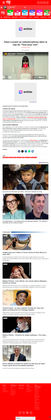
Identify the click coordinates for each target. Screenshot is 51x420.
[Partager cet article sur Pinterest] (25, 152)
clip (3, 157)
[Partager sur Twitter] (22, 152)
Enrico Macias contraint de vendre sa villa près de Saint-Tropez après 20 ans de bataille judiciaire (24, 364)
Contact (5, 386)
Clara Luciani (33, 140)
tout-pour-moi (34, 157)
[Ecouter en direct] (41, 2)
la (27, 117)
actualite (7, 157)
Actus (30, 17)
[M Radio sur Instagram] (31, 412)
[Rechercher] (44, 2)
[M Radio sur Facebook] (20, 412)
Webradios (7, 17)
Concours (13, 391)
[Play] (2, 7)
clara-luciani (27, 157)
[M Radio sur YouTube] (27, 412)
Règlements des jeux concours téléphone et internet (37, 406)
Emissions (15, 17)
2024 (23, 157)
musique (11, 157)
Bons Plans (13, 386)
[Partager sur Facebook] (18, 152)
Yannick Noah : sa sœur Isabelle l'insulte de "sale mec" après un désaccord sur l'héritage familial (23, 309)
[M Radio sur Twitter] (23, 412)
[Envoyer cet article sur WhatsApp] (28, 152)
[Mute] (25, 7)
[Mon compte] (47, 2)
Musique (36, 17)
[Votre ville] (38, 2)
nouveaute (19, 157)
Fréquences (23, 17)
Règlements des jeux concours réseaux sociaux (37, 391)
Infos (12, 388)
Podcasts (44, 17)
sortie (15, 157)
